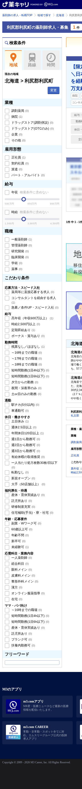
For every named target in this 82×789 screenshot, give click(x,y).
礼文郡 (75, 415)
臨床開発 (19, 257)
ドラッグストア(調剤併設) (31, 122)
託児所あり (21, 501)
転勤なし (19, 472)
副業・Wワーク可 (25, 523)
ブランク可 (21, 639)
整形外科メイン (24, 581)
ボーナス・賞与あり (27, 336)
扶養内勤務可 (22, 645)
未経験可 (19, 547)
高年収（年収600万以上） (31, 318)
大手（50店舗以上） (27, 484)
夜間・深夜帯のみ (25, 388)
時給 (29, 212)
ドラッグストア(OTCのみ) (32, 128)
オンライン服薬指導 (27, 593)
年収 (29, 192)
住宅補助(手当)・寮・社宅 (31, 512)
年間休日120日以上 (27, 433)
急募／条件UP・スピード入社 (34, 307)
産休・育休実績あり (27, 495)
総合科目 (19, 563)
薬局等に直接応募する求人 (32, 292)
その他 (18, 140)
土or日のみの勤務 (25, 394)
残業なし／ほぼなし (27, 346)
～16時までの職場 (26, 352)
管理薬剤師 (21, 245)
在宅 (16, 599)
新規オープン (22, 478)
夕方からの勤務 (24, 382)
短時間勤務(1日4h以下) (29, 370)
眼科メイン (21, 569)
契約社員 (19, 163)
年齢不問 (19, 535)
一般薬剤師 (21, 239)
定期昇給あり (22, 330)
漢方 (16, 587)
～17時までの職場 (26, 358)
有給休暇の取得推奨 (27, 457)
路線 (32, 65)
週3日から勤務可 (25, 451)
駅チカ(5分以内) (24, 404)
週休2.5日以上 (23, 427)
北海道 (60, 15)
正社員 (18, 157)
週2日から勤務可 (25, 445)
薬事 (16, 269)
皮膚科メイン (22, 575)
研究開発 (19, 251)
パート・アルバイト (27, 175)
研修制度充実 (22, 506)
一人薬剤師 (21, 557)
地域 (13, 65)
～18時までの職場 (26, 364)
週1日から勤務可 (25, 439)
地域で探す (44, 15)
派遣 (16, 169)
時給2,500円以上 (25, 324)
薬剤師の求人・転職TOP (17, 15)
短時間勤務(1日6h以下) (29, 376)
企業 (16, 134)
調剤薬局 (19, 110)
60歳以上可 (21, 529)
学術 (16, 263)
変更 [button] (53, 90)
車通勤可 (19, 410)
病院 (16, 116)
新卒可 (18, 541)
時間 (51, 65)
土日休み (19, 421)
